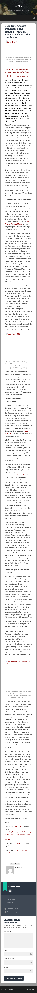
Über (7, 864)
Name (6, 950)
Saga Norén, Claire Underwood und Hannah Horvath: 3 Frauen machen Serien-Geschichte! (18, 31)
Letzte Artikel (15, 864)
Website (6, 967)
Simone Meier (18, 867)
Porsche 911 (21, 475)
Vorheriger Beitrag (12, 909)
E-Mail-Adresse (9, 958)
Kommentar (8, 931)
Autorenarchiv (10, 891)
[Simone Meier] (10, 874)
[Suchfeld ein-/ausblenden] (34, 18)
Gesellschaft (10, 902)
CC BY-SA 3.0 (17, 827)
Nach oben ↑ (31, 989)
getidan (18, 5)
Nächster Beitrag (12, 912)
